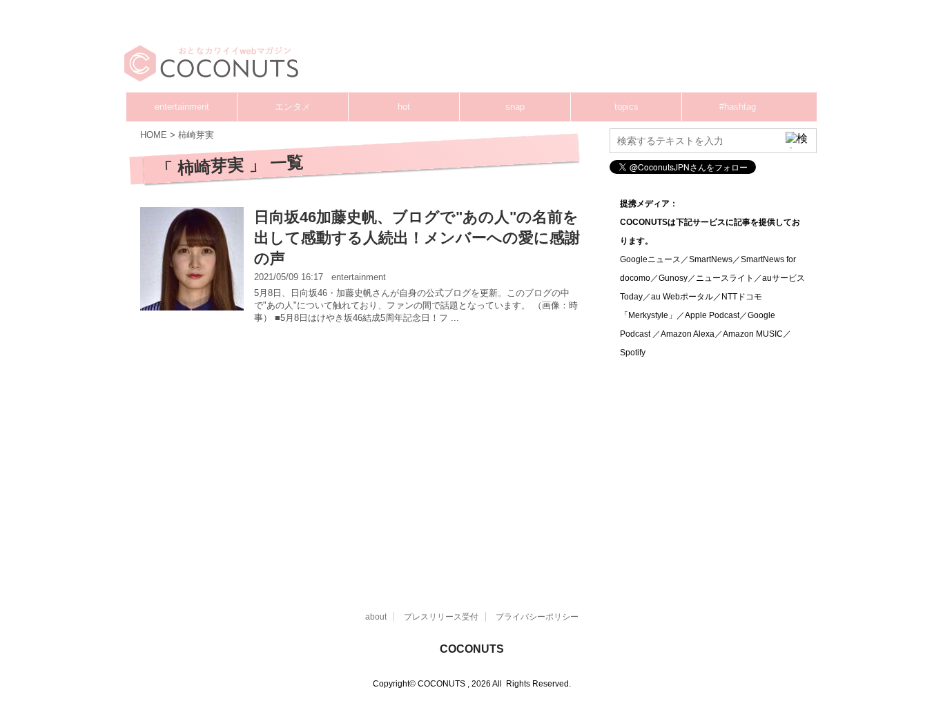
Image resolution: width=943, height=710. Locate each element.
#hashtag (737, 106)
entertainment (182, 106)
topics (626, 106)
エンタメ (293, 106)
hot (404, 106)
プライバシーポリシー (537, 617)
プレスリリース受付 (441, 617)
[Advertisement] (554, 52)
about (376, 617)
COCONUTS (472, 649)
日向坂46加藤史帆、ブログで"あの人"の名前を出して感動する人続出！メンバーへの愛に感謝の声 (417, 237)
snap (515, 106)
